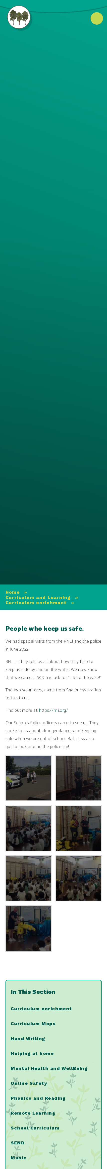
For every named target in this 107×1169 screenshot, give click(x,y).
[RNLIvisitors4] (78, 828)
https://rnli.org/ (53, 710)
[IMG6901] (78, 778)
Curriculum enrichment (36, 602)
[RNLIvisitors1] (28, 878)
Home (12, 592)
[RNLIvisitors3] (28, 928)
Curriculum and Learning (38, 597)
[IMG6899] (28, 828)
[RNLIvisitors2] (78, 878)
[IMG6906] (28, 778)
